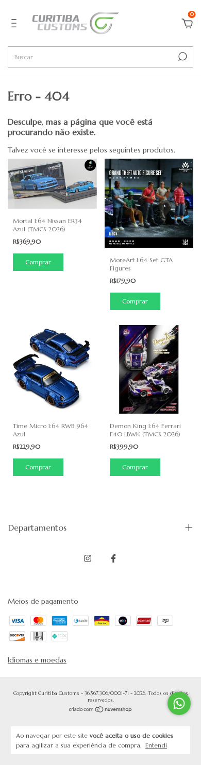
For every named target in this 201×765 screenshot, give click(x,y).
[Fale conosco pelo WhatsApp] (179, 703)
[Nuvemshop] (101, 710)
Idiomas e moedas (37, 660)
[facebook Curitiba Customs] (113, 558)
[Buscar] (182, 56)
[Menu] (16, 25)
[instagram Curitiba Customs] (87, 558)
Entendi (156, 745)
